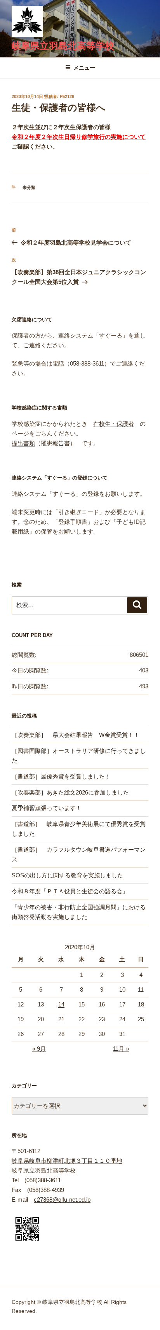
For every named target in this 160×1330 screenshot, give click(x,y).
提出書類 (23, 443)
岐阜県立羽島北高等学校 (63, 45)
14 (61, 1004)
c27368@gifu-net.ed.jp (62, 1199)
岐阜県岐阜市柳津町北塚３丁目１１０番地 (67, 1160)
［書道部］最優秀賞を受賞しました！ (61, 776)
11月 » (121, 1048)
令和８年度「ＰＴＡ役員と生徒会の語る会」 (70, 891)
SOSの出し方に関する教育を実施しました (67, 875)
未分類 (29, 187)
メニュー (84, 68)
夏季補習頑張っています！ (47, 808)
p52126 (67, 96)
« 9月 (39, 1048)
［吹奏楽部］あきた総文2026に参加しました (70, 792)
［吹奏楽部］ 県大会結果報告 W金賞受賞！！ (75, 735)
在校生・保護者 (113, 423)
